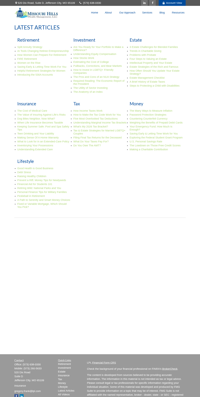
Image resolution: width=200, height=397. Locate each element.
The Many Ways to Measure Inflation (151, 110)
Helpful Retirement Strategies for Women (41, 70)
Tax (60, 379)
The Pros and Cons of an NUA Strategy (96, 76)
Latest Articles (66, 390)
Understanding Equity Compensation (94, 54)
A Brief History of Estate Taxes (147, 81)
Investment (64, 367)
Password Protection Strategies (148, 114)
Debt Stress (24, 172)
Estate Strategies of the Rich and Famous (154, 66)
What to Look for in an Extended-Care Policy (43, 141)
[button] (94, 13)
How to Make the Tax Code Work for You (97, 114)
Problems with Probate (143, 54)
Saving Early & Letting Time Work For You (41, 66)
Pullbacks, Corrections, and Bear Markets (97, 65)
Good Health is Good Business (35, 168)
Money (62, 383)
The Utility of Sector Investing (90, 87)
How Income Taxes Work (87, 110)
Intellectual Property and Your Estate (151, 62)
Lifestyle (63, 386)
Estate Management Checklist (147, 77)
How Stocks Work (83, 58)
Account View (174, 2)
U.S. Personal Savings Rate (146, 141)
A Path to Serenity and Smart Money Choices (43, 199)
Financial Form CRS (104, 362)
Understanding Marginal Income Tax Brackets (100, 122)
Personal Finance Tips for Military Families (42, 192)
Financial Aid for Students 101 (34, 184)
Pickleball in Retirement (31, 196)
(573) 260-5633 (33, 368)
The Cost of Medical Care (32, 110)
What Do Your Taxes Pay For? (91, 141)
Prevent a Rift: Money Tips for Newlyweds (41, 180)
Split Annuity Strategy (29, 47)
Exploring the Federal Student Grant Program (156, 137)
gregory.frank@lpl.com (27, 391)
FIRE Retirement (27, 58)
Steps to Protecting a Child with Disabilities (155, 85)
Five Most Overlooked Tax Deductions (95, 118)
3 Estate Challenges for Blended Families (154, 47)
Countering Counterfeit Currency (148, 118)
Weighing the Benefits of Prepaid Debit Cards (156, 122)
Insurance (64, 375)
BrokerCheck (169, 368)
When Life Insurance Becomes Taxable (40, 122)
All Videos (64, 394)
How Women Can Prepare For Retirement (41, 54)
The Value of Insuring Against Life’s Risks (41, 114)
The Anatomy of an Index (88, 91)
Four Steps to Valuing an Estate (148, 58)
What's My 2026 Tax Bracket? (90, 126)
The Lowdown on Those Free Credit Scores (155, 145)
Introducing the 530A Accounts (35, 74)
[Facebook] (152, 3)
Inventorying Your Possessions (35, 145)
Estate (61, 371)
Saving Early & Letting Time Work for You (154, 133)
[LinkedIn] (144, 3)
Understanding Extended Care (35, 149)
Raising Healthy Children (31, 176)
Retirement (64, 364)
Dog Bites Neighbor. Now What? (36, 118)
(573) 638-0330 (92, 2)
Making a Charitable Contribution (149, 149)
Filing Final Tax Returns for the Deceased (97, 137)
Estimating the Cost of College (91, 62)
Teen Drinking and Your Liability (35, 133)
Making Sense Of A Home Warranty (38, 137)
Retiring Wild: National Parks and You (39, 188)
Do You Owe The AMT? (87, 145)
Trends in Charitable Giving (145, 51)
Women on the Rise (28, 62)
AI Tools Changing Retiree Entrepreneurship (43, 51)
